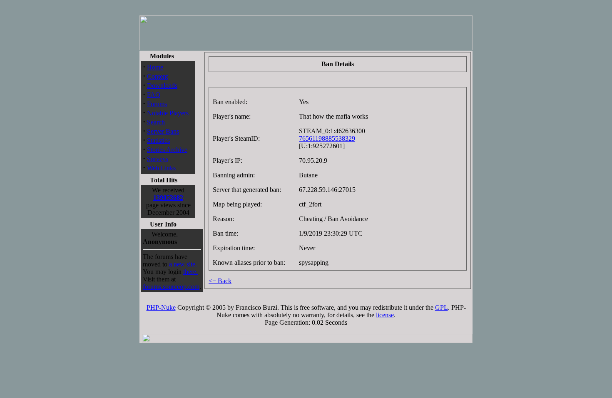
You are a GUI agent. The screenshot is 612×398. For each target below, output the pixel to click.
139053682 (168, 197)
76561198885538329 (327, 138)
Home (155, 67)
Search (156, 122)
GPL (441, 307)
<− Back (220, 280)
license (385, 314)
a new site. (183, 264)
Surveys (157, 158)
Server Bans (163, 131)
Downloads (162, 85)
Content (157, 76)
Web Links (161, 168)
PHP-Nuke (161, 307)
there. (190, 271)
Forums (157, 103)
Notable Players (168, 113)
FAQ (153, 94)
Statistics (158, 140)
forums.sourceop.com (171, 286)
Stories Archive (167, 149)
